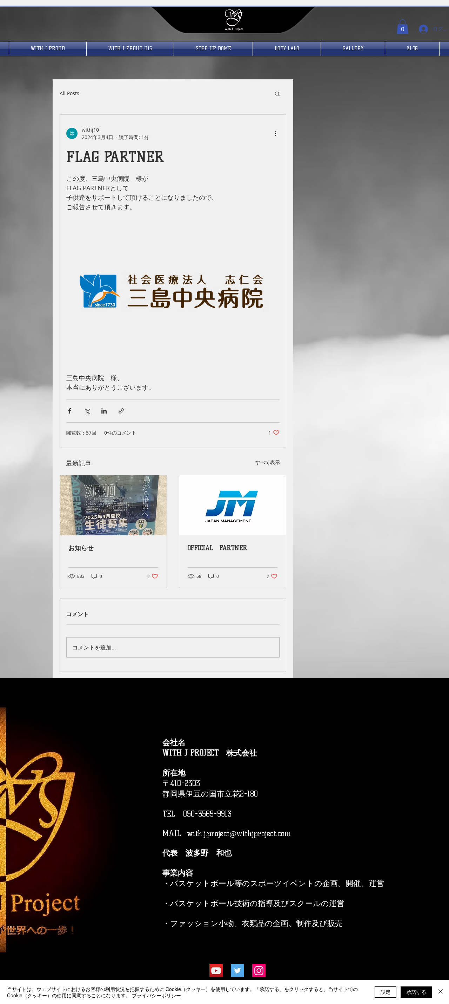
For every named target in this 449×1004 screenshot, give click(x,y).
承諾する (416, 991)
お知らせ (81, 548)
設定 (385, 991)
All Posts (69, 93)
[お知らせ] (113, 505)
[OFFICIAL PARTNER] (232, 505)
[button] (402, 26)
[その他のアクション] (275, 133)
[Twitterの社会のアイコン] (237, 970)
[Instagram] (259, 970)
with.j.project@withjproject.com (239, 833)
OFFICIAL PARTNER (217, 548)
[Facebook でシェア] (69, 411)
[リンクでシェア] (121, 411)
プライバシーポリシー (156, 995)
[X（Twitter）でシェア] (86, 411)
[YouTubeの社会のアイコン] (216, 970)
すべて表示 (267, 462)
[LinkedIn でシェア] (104, 411)
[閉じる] (440, 992)
